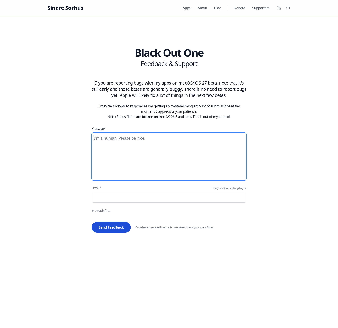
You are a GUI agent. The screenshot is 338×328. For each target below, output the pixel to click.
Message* (98, 128)
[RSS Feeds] (279, 8)
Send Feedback (111, 227)
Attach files (102, 210)
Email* (96, 188)
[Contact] (287, 8)
